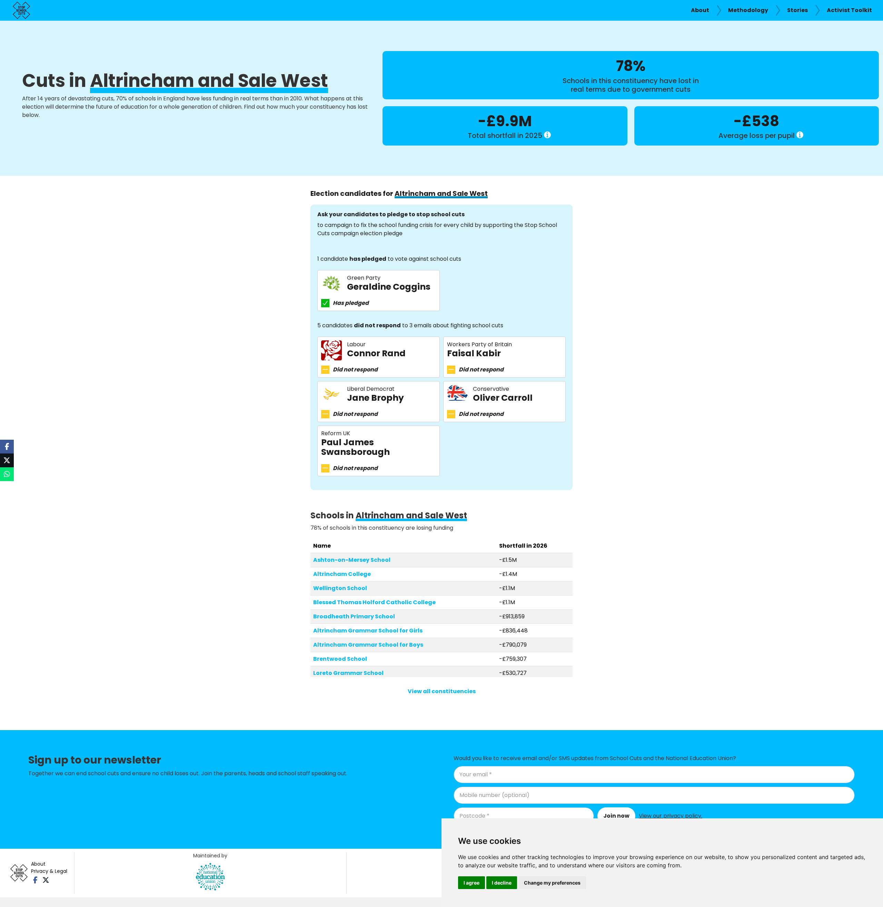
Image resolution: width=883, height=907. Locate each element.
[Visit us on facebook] (35, 880)
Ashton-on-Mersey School (351, 560)
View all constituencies (442, 691)
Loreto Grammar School (348, 673)
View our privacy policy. (670, 816)
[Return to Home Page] (21, 10)
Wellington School (340, 588)
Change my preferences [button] (552, 883)
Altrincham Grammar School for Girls (368, 631)
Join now (616, 816)
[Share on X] (7, 460)
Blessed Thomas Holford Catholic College (374, 602)
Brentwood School (340, 659)
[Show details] (547, 134)
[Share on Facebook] (7, 447)
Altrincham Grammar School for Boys (368, 645)
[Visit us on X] (45, 880)
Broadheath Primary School (354, 616)
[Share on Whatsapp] (7, 474)
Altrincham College (342, 574)
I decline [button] (502, 883)
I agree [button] (471, 883)
